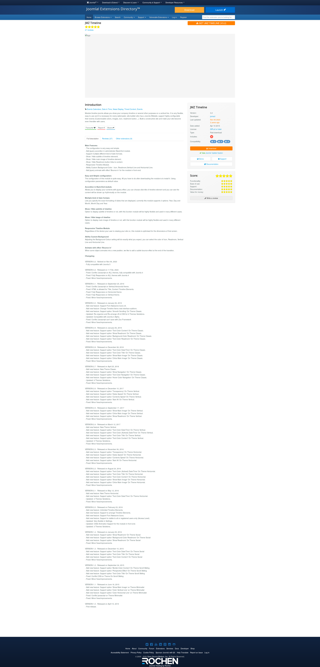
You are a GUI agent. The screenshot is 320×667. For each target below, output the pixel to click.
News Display (118, 109)
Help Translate (182, 652)
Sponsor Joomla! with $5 (165, 652)
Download (189, 9)
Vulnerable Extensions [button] (158, 17)
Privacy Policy (136, 652)
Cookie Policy (148, 652)
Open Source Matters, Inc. (157, 656)
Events (139, 109)
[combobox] (218, 17)
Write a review (212, 198)
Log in (174, 17)
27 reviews (89, 30)
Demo (201, 159)
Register (183, 17)
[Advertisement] (211, 220)
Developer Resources (174, 2)
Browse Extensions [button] (102, 17)
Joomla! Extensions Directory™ (113, 8)
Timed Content (130, 109)
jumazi (212, 116)
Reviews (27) (107, 138)
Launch (220, 9)
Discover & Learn (130, 2)
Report (101, 127)
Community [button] (128, 17)
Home (89, 17)
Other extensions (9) (124, 138)
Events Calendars (94, 109)
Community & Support (151, 2)
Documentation (212, 164)
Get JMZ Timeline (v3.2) (212, 23)
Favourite (90, 127)
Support (223, 159)
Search (117, 17)
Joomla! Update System (214, 153)
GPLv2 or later (216, 129)
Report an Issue (196, 652)
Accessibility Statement (120, 652)
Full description (93, 138)
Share (109, 127)
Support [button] (141, 17)
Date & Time (107, 109)
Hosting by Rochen (160, 665)
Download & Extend (110, 2)
